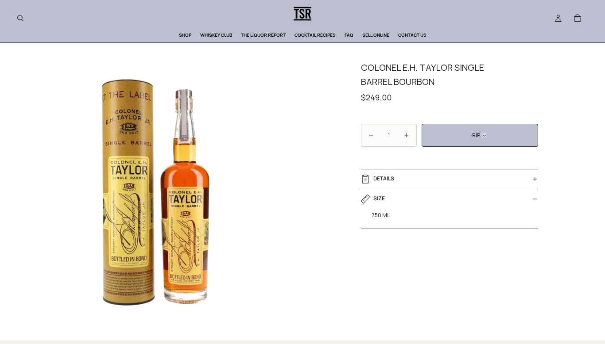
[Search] (20, 18)
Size (379, 198)
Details (383, 178)
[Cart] (577, 18)
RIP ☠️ (480, 135)
